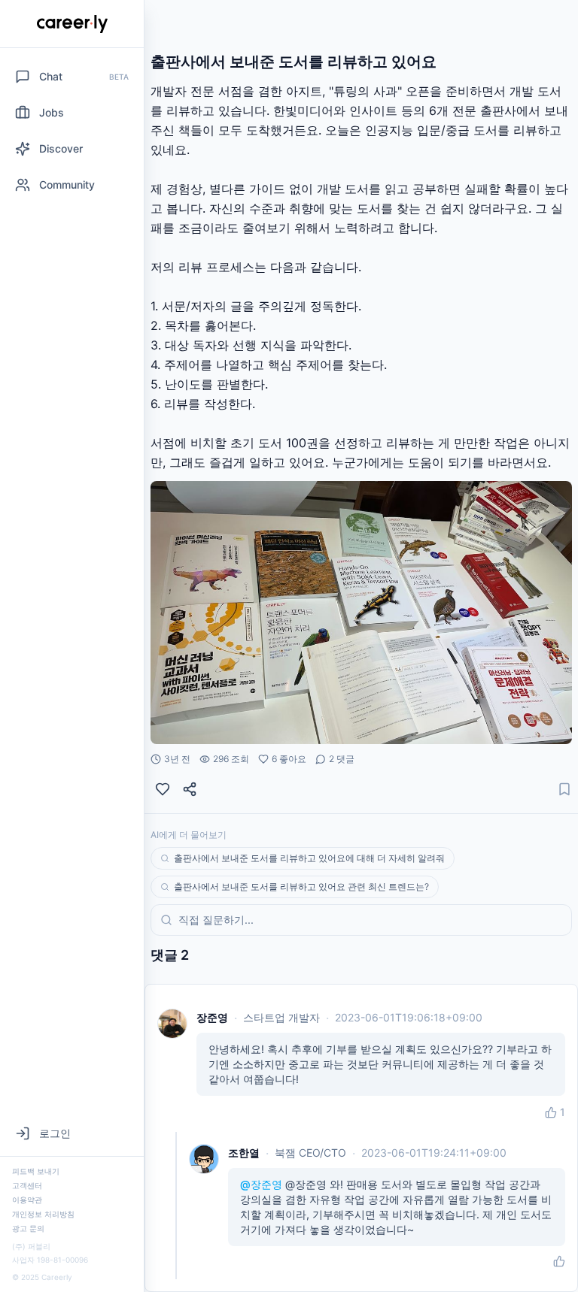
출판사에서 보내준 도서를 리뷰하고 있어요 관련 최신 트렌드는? (301, 886)
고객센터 (27, 1185)
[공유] (190, 789)
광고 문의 (28, 1228)
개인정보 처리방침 (43, 1213)
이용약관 (27, 1199)
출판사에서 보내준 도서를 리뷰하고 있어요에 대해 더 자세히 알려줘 (309, 858)
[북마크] (564, 789)
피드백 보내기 (35, 1171)
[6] (163, 789)
